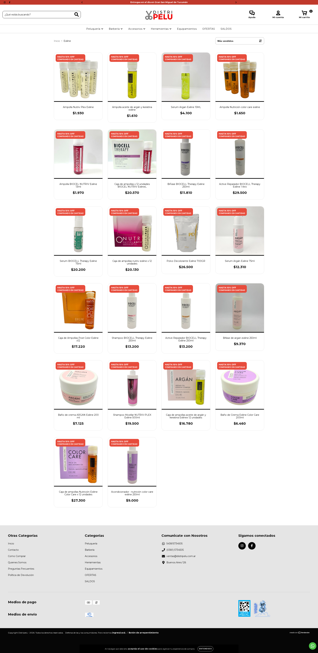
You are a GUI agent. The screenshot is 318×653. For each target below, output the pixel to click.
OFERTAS (208, 28)
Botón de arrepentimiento (144, 632)
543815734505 (174, 543)
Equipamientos (187, 28)
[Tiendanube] (299, 633)
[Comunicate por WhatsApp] (312, 646)
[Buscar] (76, 14)
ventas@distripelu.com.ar (181, 556)
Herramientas (160, 28)
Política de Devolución (21, 575)
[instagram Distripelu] (4, 2)
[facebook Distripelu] (9, 2)
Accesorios (135, 28)
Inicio (57, 40)
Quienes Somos (17, 562)
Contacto (13, 549)
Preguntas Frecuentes (21, 568)
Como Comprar (17, 556)
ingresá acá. (119, 632)
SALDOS (226, 28)
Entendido (205, 649)
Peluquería (93, 28)
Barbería (115, 28)
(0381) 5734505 (175, 549)
